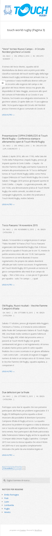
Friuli (6, 498)
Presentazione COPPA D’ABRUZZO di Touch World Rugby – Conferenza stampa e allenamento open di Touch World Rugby (25, 138)
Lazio (6, 501)
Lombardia (9, 505)
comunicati (12, 149)
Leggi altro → (8, 115)
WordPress (38, 530)
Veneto (7, 512)
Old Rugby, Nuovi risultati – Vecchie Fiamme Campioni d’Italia (24, 307)
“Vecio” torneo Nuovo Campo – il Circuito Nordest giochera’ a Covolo (23, 50)
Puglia (7, 508)
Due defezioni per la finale (15, 392)
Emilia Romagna (11, 494)
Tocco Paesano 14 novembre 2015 (20, 225)
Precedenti (8, 468)
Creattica (23, 530)
